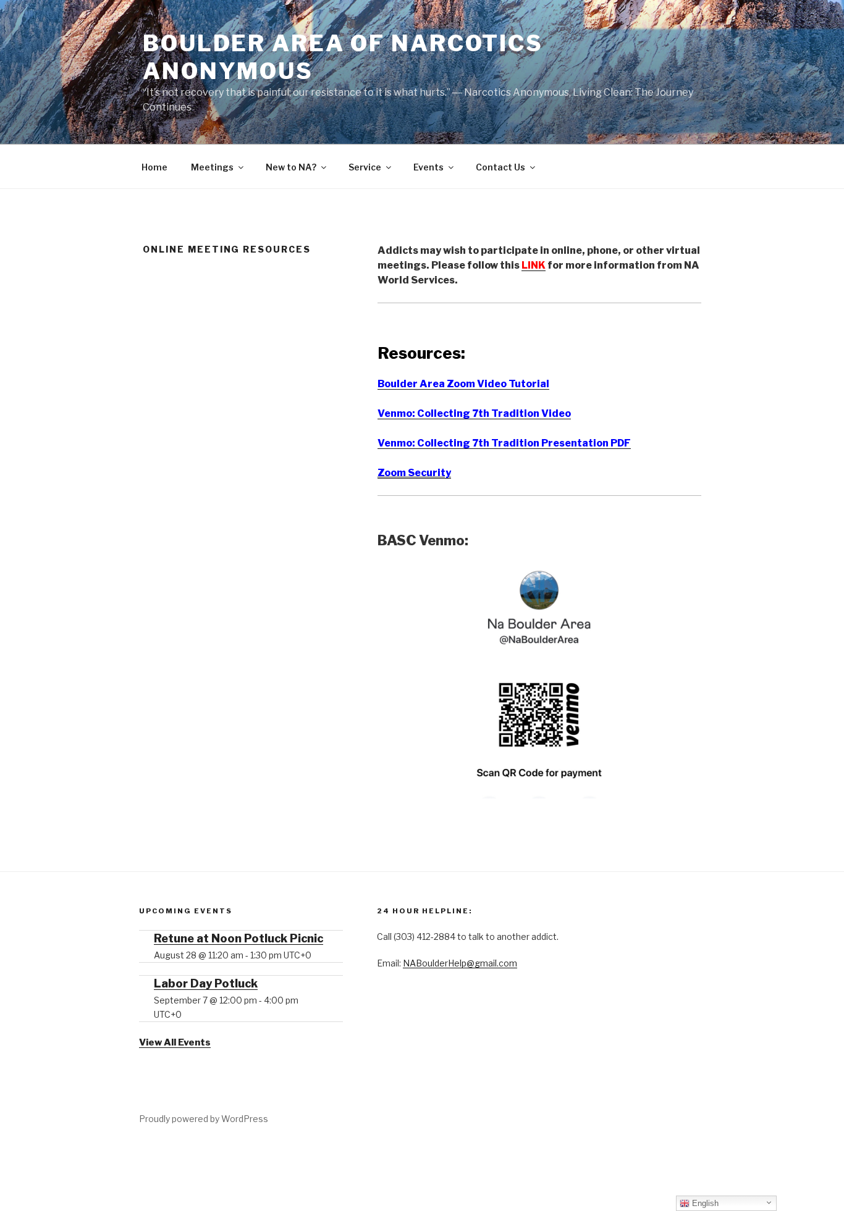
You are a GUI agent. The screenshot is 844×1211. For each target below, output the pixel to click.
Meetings (212, 167)
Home (154, 167)
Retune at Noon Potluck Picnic (238, 938)
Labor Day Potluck (206, 983)
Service (364, 167)
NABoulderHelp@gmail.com (460, 963)
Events (428, 167)
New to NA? (291, 167)
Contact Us (500, 167)
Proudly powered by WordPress (203, 1118)
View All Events (175, 1042)
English (704, 1203)
